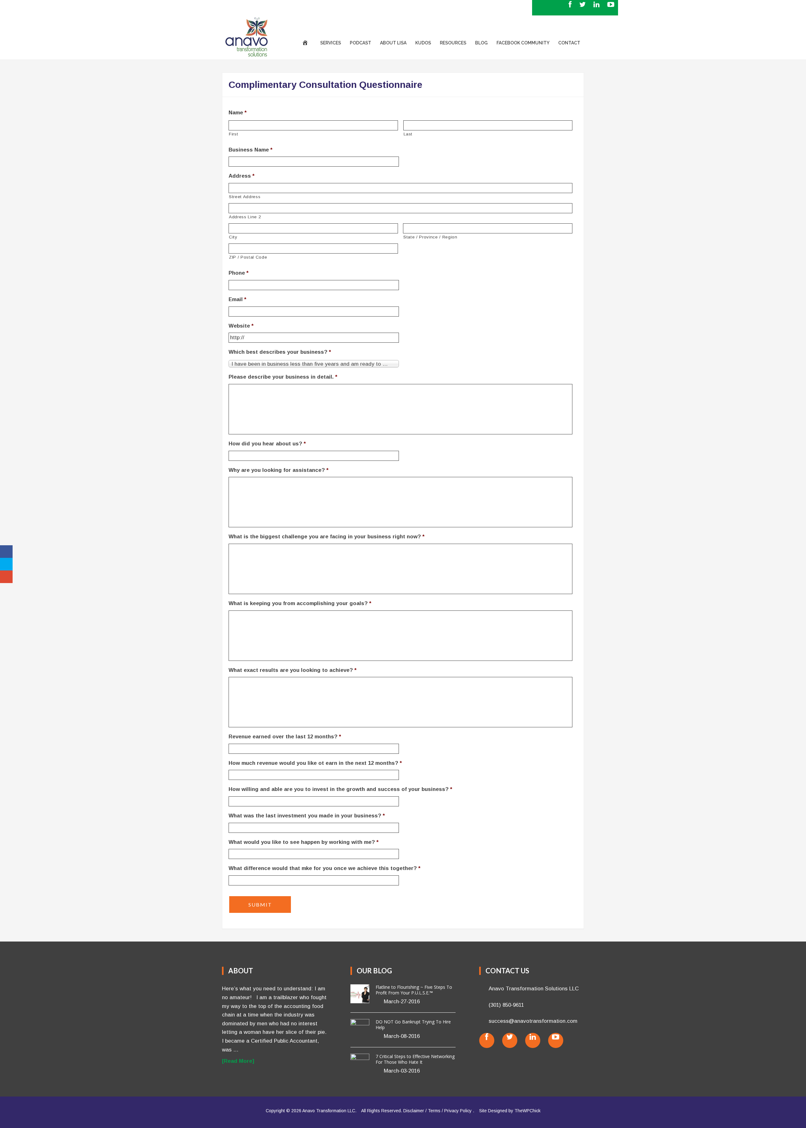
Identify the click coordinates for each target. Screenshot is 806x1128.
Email (237, 299)
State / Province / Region (430, 237)
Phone (238, 273)
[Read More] (238, 1061)
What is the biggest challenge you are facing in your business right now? (326, 537)
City (233, 237)
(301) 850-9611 (233, 7)
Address (241, 176)
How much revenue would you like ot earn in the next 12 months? (315, 763)
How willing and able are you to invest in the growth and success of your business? (340, 789)
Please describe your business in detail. (283, 377)
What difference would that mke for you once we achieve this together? (324, 868)
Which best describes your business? (280, 352)
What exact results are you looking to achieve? (292, 670)
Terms (434, 1110)
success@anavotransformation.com (294, 7)
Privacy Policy (458, 1110)
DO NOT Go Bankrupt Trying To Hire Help (413, 1024)
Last (408, 134)
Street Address (244, 196)
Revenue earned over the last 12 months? (285, 737)
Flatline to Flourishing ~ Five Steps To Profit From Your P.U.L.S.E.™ (414, 990)
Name (238, 113)
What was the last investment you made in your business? (307, 816)
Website (241, 326)
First (233, 134)
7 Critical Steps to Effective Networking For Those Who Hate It (415, 1059)
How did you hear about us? (267, 444)
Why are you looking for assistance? (278, 470)
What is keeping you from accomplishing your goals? (300, 603)
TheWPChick (527, 1110)
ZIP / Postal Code (248, 257)
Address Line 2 (245, 217)
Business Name (250, 150)
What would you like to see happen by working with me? (303, 842)
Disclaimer (413, 1110)
